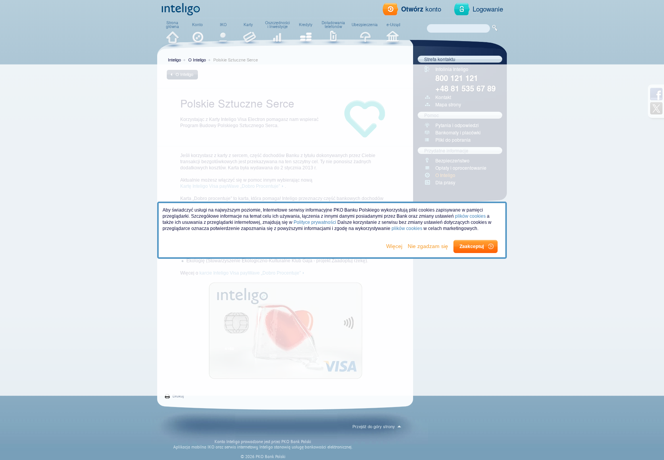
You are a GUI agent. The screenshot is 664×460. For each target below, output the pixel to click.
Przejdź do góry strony (373, 426)
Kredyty (305, 24)
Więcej (395, 246)
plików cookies (470, 216)
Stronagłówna (172, 24)
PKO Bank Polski (296, 441)
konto (421, 8)
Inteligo (174, 59)
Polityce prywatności (315, 222)
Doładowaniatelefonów (333, 24)
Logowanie (488, 8)
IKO (223, 24)
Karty (248, 24)
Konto (197, 24)
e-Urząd (393, 24)
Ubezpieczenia (365, 24)
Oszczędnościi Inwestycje (277, 24)
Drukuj (178, 396)
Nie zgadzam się (429, 246)
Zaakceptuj (472, 246)
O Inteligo (197, 59)
